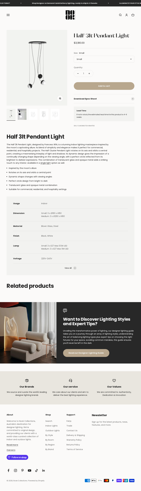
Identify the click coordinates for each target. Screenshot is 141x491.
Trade (69, 425)
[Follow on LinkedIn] (43, 470)
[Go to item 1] (11, 115)
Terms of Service (75, 449)
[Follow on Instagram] (15, 470)
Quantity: (78, 67)
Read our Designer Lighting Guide (86, 353)
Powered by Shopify (36, 480)
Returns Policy (73, 444)
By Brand (49, 449)
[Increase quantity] (89, 73)
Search (48, 421)
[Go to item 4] (44, 115)
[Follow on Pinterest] (22, 470)
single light (45, 163)
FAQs (69, 421)
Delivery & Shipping (76, 435)
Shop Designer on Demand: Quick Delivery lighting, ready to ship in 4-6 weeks (59, 3)
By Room (49, 440)
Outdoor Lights (52, 430)
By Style (49, 435)
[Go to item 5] (55, 115)
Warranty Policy (74, 440)
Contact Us (72, 430)
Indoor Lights (51, 425)
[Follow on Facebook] (8, 470)
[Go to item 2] (22, 115)
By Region (50, 444)
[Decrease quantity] (78, 73)
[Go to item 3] (33, 115)
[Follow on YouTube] (29, 470)
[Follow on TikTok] (36, 470)
